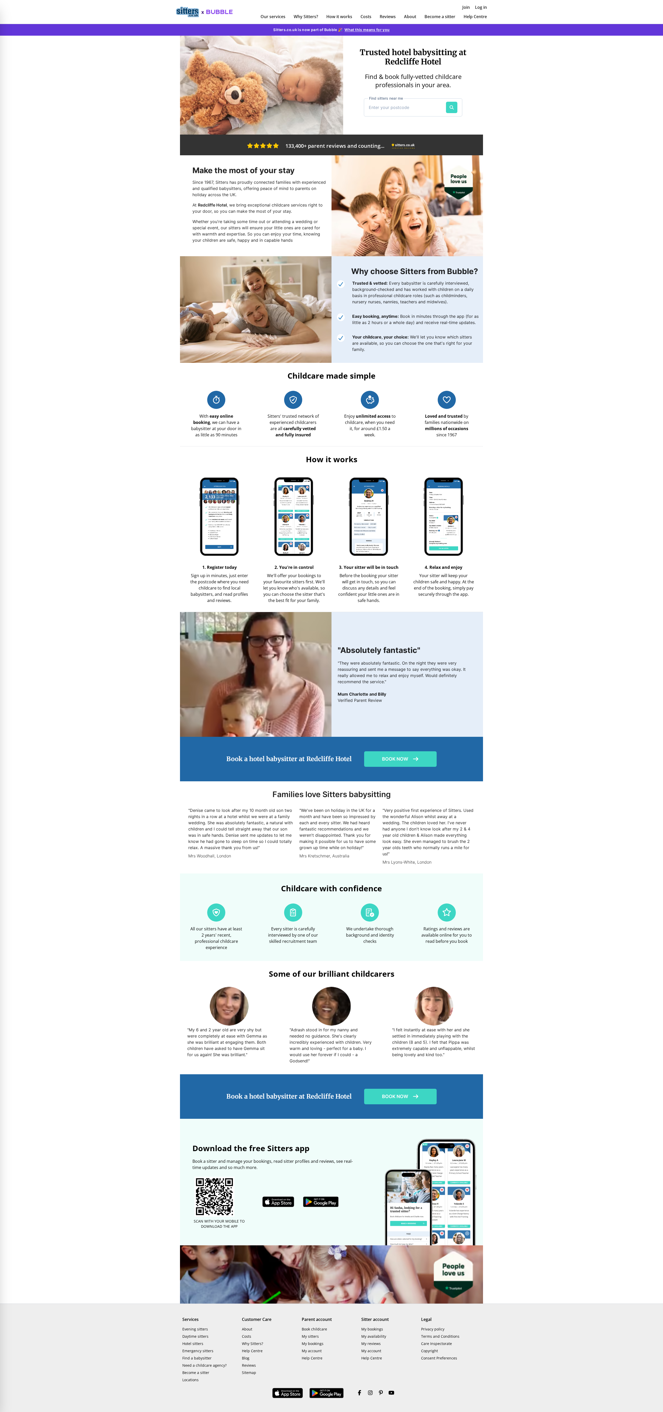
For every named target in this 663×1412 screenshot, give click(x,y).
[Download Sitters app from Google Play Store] (321, 1202)
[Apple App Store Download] (287, 1393)
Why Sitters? (306, 16)
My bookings (312, 1343)
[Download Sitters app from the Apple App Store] (278, 1202)
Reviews (388, 16)
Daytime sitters (195, 1336)
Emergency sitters (197, 1350)
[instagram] (370, 1393)
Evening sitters (195, 1329)
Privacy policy (432, 1329)
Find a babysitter (197, 1358)
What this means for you (367, 29)
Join (466, 7)
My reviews (371, 1343)
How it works (339, 16)
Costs (366, 16)
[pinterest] (381, 1393)
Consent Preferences (439, 1358)
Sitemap (249, 1372)
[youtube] (391, 1393)
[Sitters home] (190, 12)
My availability (373, 1336)
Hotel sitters (192, 1343)
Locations (190, 1379)
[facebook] (359, 1393)
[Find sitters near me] (451, 107)
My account (312, 1350)
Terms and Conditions (440, 1336)
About (410, 16)
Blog (245, 1358)
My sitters (310, 1336)
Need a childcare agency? (204, 1365)
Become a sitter (439, 16)
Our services (273, 16)
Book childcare (314, 1329)
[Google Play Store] (326, 1393)
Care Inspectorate (436, 1343)
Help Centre (475, 16)
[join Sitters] (261, 85)
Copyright (429, 1350)
